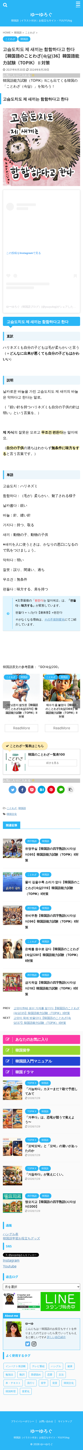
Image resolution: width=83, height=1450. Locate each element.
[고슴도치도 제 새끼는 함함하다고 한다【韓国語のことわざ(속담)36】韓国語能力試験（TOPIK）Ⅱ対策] (41, 789)
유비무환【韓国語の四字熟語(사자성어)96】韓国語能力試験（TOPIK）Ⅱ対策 (52, 921)
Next (76, 704)
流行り (31, 1382)
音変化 (26, 1391)
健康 (69, 1366)
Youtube (9, 1266)
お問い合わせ (46, 1421)
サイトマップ (65, 1421)
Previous (6, 704)
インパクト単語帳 (16, 1366)
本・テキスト (13, 1382)
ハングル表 (10, 1234)
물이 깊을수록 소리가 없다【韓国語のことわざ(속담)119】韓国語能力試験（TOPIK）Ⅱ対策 (52, 888)
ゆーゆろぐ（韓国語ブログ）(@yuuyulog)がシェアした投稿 (42, 306)
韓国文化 (12, 813)
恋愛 (49, 1374)
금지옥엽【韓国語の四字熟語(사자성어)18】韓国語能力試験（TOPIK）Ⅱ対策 (51, 988)
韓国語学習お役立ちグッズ (21, 1238)
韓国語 (22, 808)
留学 (43, 1382)
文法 (61, 1374)
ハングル (56, 1366)
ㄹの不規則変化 (54, 619)
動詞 (22, 1374)
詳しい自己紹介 (56, 1337)
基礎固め (36, 1374)
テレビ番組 (38, 1366)
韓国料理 (11, 1391)
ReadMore (21, 728)
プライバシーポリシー (22, 1421)
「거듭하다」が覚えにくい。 (45, 1174)
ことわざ (12, 808)
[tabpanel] (21, 705)
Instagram (11, 1260)
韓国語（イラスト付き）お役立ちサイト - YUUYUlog (41, 1437)
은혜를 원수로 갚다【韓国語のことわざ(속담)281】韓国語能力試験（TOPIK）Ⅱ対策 (52, 955)
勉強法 (9, 1374)
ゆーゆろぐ (41, 14)
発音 (54, 1382)
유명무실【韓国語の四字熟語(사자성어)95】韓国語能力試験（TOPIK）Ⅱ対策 (52, 854)
